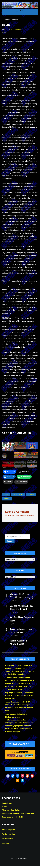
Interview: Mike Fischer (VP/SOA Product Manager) (21, 595)
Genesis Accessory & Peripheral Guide (18, 642)
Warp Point (24, 752)
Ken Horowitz (16, 29)
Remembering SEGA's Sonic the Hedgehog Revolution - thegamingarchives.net (18, 668)
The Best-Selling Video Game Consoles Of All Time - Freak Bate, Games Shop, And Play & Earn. (19, 680)
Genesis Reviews (11, 20)
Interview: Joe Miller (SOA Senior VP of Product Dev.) (19, 708)
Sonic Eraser (7, 803)
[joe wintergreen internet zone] (11, 755)
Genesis (31, 495)
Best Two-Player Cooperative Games (22, 619)
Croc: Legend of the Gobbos (13, 817)
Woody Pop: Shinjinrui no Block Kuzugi (18, 813)
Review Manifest (9, 834)
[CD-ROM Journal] (20, 755)
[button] (20, 11)
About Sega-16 (8, 829)
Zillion (4, 806)
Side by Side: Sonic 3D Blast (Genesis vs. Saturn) (21, 607)
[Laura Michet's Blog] (29, 755)
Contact (5, 843)
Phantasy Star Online (11, 810)
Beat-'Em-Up (18, 495)
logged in (17, 516)
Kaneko (6, 499)
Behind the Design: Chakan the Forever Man (21, 630)
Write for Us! (7, 838)
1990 (6, 495)
